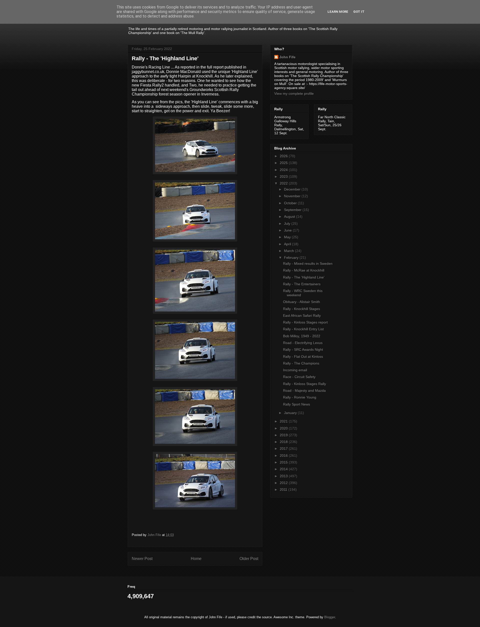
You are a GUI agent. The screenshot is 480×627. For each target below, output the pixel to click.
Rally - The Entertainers (301, 284)
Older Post (249, 558)
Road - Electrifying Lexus (302, 343)
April (288, 244)
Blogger (329, 617)
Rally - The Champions (301, 363)
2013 (284, 476)
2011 (284, 490)
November (293, 196)
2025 (284, 163)
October (291, 203)
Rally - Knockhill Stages (301, 309)
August (290, 216)
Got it (358, 12)
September (293, 210)
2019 (284, 435)
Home (196, 558)
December (293, 189)
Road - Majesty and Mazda (304, 390)
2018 (284, 442)
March (289, 251)
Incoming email (295, 370)
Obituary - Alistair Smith (301, 302)
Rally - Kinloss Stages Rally (304, 384)
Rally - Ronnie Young (299, 397)
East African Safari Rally (302, 316)
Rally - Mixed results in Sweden (307, 264)
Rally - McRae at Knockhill (303, 270)
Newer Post (142, 558)
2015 (284, 462)
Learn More (338, 12)
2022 (284, 183)
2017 (284, 448)
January (291, 413)
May (288, 237)
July (287, 224)
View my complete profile (294, 94)
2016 (284, 456)
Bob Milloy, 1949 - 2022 (301, 336)
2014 (284, 469)
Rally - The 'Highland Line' (303, 277)
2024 (284, 170)
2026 (284, 156)
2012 (284, 483)
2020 (284, 428)
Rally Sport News (296, 404)
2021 (284, 421)
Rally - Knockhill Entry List (303, 329)
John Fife (287, 57)
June (288, 230)
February (292, 258)
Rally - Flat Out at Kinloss (303, 356)
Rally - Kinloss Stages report (305, 322)
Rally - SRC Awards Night (303, 350)
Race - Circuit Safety (299, 377)
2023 (284, 176)
